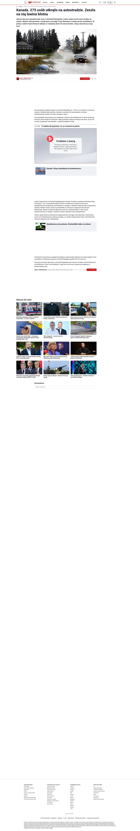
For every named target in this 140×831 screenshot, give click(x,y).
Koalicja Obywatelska (97, 787)
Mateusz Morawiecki (51, 787)
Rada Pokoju (26, 789)
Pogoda (68, 2)
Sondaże (25, 796)
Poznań (71, 796)
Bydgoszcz (72, 799)
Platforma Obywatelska (98, 789)
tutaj (51, 828)
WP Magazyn (26, 786)
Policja (25, 791)
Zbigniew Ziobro (50, 791)
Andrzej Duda (49, 792)
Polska (45, 2)
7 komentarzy (85, 78)
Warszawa (72, 787)
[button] (104, 2)
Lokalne (71, 786)
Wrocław (72, 789)
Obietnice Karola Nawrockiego (30, 797)
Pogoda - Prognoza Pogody (29, 792)
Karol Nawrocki (50, 804)
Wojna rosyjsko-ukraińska (29, 787)
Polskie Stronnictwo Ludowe (99, 791)
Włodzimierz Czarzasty (51, 799)
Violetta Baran (27, 78)
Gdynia (71, 802)
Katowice (72, 805)
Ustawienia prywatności (92, 818)
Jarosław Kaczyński (51, 786)
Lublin (71, 808)
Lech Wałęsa (49, 802)
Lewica (94, 794)
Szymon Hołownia (50, 796)
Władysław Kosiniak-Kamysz (52, 800)
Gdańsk (71, 797)
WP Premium (60, 2)
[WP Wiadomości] (35, 2)
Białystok (72, 800)
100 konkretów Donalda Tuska (30, 799)
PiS (94, 786)
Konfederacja (96, 792)
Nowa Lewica (96, 796)
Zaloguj (109, 2)
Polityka (84, 2)
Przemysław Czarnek (51, 789)
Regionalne (75, 2)
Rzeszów (72, 807)
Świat (51, 2)
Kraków (71, 791)
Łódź (71, 792)
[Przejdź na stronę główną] (25, 3)
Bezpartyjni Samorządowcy (98, 799)
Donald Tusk (49, 794)
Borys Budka (49, 797)
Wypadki (25, 794)
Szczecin (72, 794)
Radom (71, 804)
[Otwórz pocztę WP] (100, 2)
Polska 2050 (95, 797)
